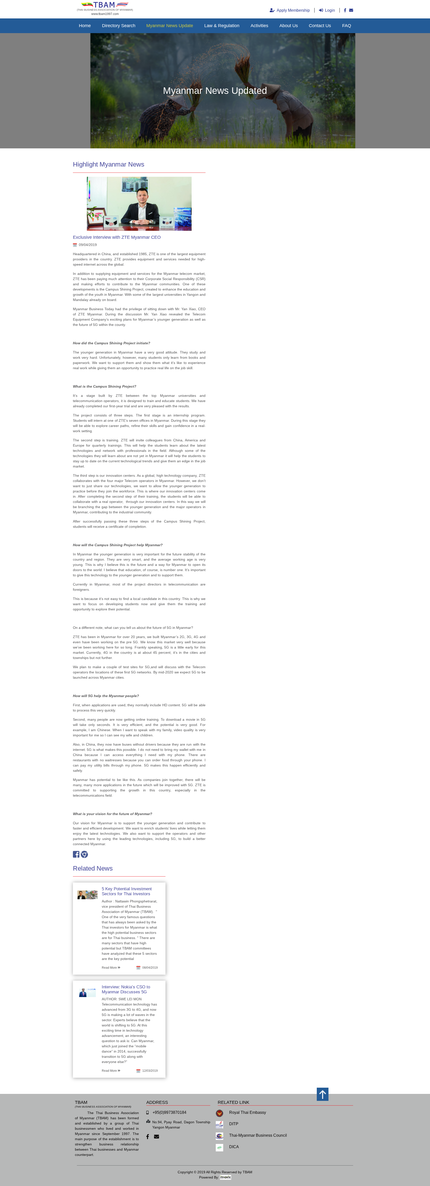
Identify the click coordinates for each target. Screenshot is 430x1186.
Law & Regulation (221, 25)
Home (85, 25)
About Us (288, 25)
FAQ (346, 25)
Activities (259, 25)
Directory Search (118, 25)
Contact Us (320, 25)
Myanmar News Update (169, 25)
